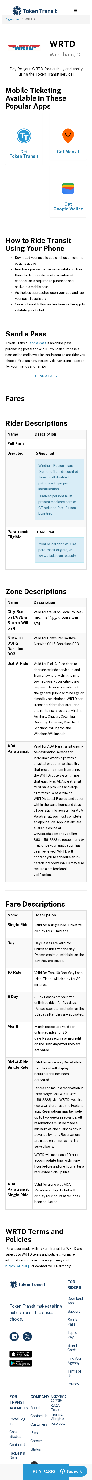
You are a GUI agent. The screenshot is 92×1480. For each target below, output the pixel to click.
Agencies (12, 19)
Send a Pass (37, 343)
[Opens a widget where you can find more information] (71, 1472)
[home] (34, 11)
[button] (76, 11)
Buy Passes (46, 1471)
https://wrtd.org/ (18, 1266)
